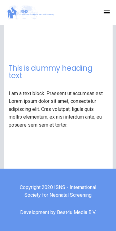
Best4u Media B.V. (76, 212)
